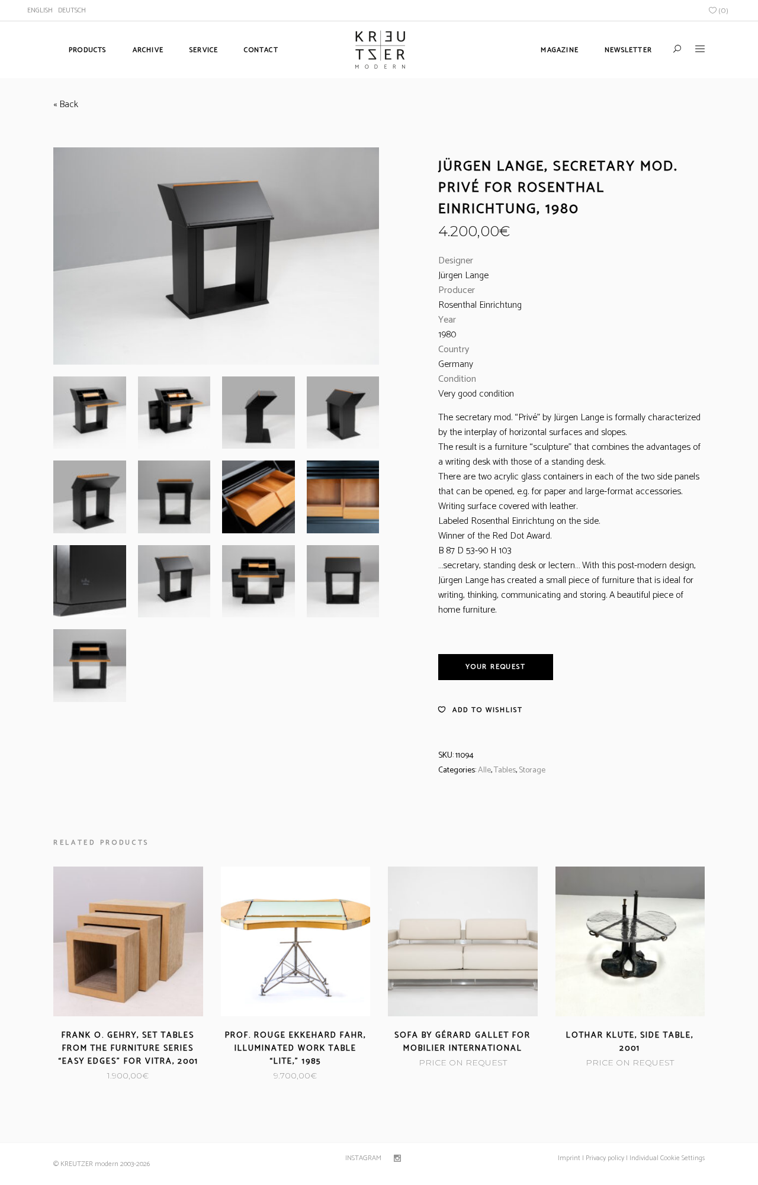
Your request (495, 666)
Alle (484, 770)
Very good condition (476, 394)
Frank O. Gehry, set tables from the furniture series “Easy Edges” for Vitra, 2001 (128, 1048)
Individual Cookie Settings (666, 1158)
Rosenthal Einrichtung (480, 305)
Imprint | (571, 1158)
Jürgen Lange (463, 276)
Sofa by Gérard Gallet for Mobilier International (462, 1042)
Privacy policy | (606, 1158)
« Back (65, 104)
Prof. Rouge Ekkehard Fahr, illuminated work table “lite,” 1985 (295, 1048)
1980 (447, 335)
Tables (505, 770)
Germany (455, 364)
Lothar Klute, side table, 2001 (629, 1042)
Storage (532, 770)
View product (98, 1075)
